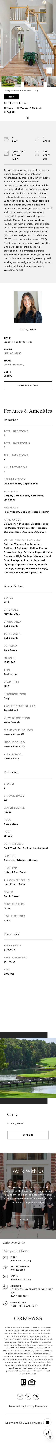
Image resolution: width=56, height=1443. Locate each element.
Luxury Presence (36, 1406)
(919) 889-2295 (12, 353)
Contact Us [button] (28, 1219)
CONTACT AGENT (28, 385)
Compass (9, 1339)
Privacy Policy (41, 1422)
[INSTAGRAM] (20, 1397)
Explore (28, 1135)
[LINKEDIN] (28, 1397)
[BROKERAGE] (36, 1397)
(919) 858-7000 (17, 1270)
